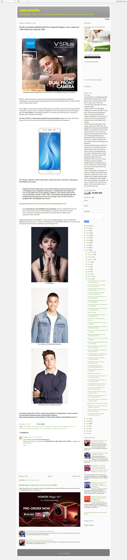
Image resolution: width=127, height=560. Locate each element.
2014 (87, 423)
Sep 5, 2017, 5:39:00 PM (35, 437)
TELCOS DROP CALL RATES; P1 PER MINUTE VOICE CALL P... (96, 384)
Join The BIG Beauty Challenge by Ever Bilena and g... (96, 380)
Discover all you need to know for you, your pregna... (96, 285)
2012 (87, 428)
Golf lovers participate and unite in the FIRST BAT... (96, 315)
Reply (24, 445)
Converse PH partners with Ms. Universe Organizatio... (95, 293)
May (89, 269)
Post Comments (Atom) (33, 480)
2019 (87, 245)
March (89, 274)
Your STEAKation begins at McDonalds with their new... (95, 366)
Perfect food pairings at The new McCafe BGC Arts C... (96, 335)
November (90, 254)
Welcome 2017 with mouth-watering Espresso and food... (97, 406)
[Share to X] (41, 424)
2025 (87, 230)
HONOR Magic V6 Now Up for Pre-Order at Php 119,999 (38, 485)
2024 (87, 233)
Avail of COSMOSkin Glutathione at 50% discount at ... (97, 350)
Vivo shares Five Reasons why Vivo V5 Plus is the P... (97, 297)
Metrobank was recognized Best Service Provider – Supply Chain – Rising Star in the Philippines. (99, 485)
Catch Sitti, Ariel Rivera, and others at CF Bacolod (39, 540)
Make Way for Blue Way (93, 373)
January (90, 279)
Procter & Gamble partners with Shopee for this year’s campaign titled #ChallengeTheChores (98, 499)
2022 (87, 238)
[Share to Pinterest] (44, 424)
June (89, 266)
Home (50, 476)
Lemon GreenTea (30, 10)
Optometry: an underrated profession (97, 403)
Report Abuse (89, 525)
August (89, 262)
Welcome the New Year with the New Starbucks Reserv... (97, 410)
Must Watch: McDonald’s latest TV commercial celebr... (96, 376)
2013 (87, 426)
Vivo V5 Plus (63, 428)
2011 (87, 431)
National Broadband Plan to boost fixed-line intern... (96, 392)
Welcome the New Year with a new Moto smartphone (96, 346)
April (89, 271)
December (90, 252)
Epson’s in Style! (91, 312)
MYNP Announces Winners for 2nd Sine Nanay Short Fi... (96, 396)
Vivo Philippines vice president (51, 428)
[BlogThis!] (39, 424)
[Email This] (37, 424)
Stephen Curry (68, 426)
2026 (87, 228)
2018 (87, 247)
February (90, 276)
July (89, 264)
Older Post (76, 476)
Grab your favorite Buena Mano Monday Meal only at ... (96, 388)
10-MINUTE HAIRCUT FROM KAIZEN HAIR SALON (40, 531)
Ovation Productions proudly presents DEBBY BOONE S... (97, 327)
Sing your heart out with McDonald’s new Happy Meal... (97, 309)
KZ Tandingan (47, 426)
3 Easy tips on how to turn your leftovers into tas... (95, 362)
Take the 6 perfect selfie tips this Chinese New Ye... (96, 289)
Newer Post (23, 476)
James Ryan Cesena (37, 426)
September (91, 259)
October (90, 257)
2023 (87, 235)
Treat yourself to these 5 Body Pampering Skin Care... (95, 414)
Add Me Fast (27, 443)
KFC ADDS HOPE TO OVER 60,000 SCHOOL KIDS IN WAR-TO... (97, 354)
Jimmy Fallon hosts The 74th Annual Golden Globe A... (97, 400)
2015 (87, 421)
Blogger (25, 437)
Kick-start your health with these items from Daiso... (96, 358)
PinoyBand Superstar (58, 426)
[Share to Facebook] (42, 424)
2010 (87, 433)
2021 (87, 240)
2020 (87, 242)
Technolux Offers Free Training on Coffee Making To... (96, 281)
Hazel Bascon (27, 426)
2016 (87, 418)
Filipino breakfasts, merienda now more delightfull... (96, 301)
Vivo (41, 428)
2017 (87, 250)
